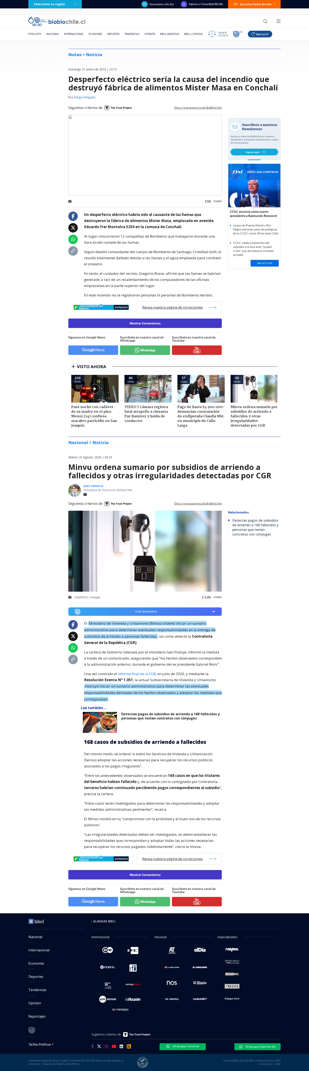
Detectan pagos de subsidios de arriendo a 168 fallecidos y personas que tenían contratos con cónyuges (170, 716)
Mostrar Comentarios (145, 323)
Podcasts (34, 34)
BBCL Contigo (193, 34)
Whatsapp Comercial (185, 1046)
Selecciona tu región (49, 4)
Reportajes (37, 1016)
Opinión (149, 34)
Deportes (113, 34)
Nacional (52, 34)
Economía (95, 34)
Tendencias (131, 34)
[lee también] (101, 722)
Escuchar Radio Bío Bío (256, 4)
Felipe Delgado (85, 97)
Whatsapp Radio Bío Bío (260, 1047)
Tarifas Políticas (40, 1044)
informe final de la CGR (137, 673)
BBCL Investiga (169, 34)
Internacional (74, 34)
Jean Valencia (93, 486)
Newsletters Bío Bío (161, 4)
